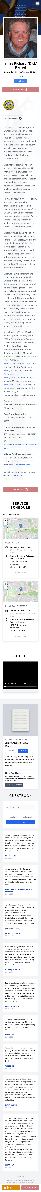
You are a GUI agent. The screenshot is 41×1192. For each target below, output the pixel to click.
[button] (20, 526)
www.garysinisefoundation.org (18, 377)
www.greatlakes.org (13, 370)
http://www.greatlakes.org (21, 464)
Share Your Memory (14, 785)
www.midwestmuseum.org (16, 384)
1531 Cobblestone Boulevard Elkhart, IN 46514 (18, 564)
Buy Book (22, 751)
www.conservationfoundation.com (20, 363)
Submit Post (20, 822)
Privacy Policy (14, 1182)
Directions (20, 573)
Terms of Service (26, 1182)
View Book (10, 751)
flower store (16, 475)
